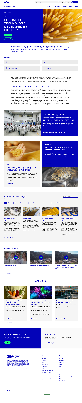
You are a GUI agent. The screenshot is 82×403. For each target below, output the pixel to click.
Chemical (44, 360)
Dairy (43, 362)
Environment (45, 366)
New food (44, 376)
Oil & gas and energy (46, 378)
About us (61, 358)
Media (60, 364)
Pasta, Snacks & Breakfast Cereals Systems (40, 202)
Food (5, 12)
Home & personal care (47, 372)
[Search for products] (61, 196)
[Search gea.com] (36, 2)
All (5, 202)
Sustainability (62, 360)
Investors (61, 362)
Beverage (44, 358)
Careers (61, 366)
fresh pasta (52, 78)
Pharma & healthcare (47, 379)
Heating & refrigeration (47, 370)
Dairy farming (45, 364)
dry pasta (27, 78)
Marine (43, 374)
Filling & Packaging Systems (21, 202)
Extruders (10, 202)
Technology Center (55, 102)
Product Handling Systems (59, 202)
